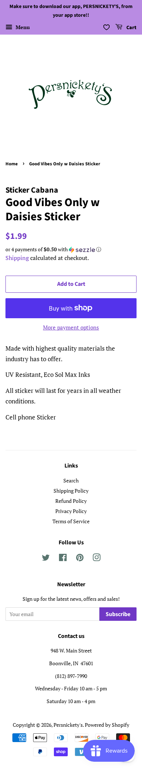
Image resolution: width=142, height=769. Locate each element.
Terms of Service (71, 521)
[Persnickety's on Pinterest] (80, 558)
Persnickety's (68, 724)
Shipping (17, 258)
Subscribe (118, 614)
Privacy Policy (71, 511)
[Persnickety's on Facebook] (63, 558)
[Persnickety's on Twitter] (46, 558)
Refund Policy (71, 500)
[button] (71, 249)
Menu (22, 27)
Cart (131, 27)
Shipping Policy (71, 490)
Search (71, 480)
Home (11, 164)
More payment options (71, 327)
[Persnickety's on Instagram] (96, 558)
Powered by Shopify (107, 724)
